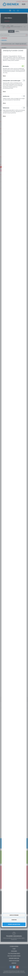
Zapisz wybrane (14, 915)
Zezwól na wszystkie (14, 924)
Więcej (4, 75)
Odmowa (14, 919)
